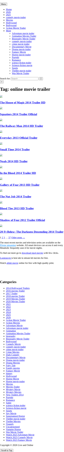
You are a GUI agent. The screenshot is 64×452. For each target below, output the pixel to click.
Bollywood (11, 25)
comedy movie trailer (16, 17)
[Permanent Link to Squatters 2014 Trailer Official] (1, 108)
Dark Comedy (12, 355)
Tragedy (10, 424)
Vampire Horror (13, 429)
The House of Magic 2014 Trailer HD (22, 102)
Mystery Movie (13, 389)
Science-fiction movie (22, 65)
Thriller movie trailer (21, 70)
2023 (8, 309)
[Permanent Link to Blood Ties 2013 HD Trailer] (1, 202)
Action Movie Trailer (16, 28)
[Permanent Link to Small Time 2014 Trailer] (1, 144)
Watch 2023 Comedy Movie (19, 437)
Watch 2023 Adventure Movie (20, 434)
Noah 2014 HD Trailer (14, 161)
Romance (16, 60)
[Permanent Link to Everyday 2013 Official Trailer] (1, 132)
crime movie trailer (20, 44)
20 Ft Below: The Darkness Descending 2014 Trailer (31, 231)
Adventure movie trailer (23, 33)
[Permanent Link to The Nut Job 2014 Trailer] (1, 191)
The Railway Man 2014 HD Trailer (21, 125)
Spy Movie (11, 413)
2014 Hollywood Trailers (18, 288)
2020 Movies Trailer (15, 301)
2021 (8, 304)
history (9, 373)
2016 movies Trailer (15, 291)
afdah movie (12, 263)
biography (10, 336)
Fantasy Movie (19, 52)
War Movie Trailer (20, 73)
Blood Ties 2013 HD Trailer (17, 208)
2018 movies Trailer (15, 296)
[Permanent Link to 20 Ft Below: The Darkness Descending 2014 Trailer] (1, 226)
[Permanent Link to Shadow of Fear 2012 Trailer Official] (1, 214)
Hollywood (11, 22)
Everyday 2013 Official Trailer (18, 137)
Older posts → (18, 237)
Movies (9, 20)
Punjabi (15, 57)
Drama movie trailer (21, 49)
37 (9, 237)
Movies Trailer (13, 387)
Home (9, 9)
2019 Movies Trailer (15, 299)
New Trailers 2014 (15, 395)
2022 (8, 307)
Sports (15, 68)
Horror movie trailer (21, 54)
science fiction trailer (21, 62)
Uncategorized (13, 426)
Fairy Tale (10, 365)
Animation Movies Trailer (24, 36)
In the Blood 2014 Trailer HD (18, 173)
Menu (3, 4)
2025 (8, 14)
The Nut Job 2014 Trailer (15, 196)
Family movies (13, 368)
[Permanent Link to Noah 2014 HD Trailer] (1, 155)
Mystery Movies (13, 392)
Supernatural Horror (15, 416)
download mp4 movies (32, 253)
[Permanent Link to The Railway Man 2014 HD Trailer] (1, 120)
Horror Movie (12, 379)
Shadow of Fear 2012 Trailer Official (22, 220)
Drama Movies (13, 363)
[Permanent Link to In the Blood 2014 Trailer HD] (1, 167)
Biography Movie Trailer (23, 38)
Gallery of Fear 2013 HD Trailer (19, 184)
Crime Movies (12, 352)
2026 (8, 12)
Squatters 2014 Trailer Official (18, 114)
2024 (8, 312)
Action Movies (13, 323)
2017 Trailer (11, 293)
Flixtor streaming (8, 245)
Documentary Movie (21, 46)
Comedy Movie (13, 344)
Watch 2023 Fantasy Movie (19, 440)
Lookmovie (5, 258)
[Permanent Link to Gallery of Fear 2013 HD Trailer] (1, 179)
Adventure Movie (14, 325)
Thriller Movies (13, 421)
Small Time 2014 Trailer (15, 149)
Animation (11, 331)
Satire (8, 403)
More (8, 30)
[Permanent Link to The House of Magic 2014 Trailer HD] (1, 96)
